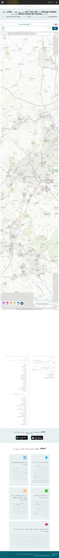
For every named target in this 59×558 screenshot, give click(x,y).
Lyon (25, 368)
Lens (25, 418)
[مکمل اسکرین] (3, 28)
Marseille (24, 366)
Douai (25, 411)
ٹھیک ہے (4, 554)
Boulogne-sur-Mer (22, 409)
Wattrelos (24, 415)
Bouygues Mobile (49, 377)
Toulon (25, 390)
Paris (25, 364)
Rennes (25, 383)
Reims (25, 385)
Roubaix (24, 398)
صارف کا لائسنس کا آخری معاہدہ (41, 555)
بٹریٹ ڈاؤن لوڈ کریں (50, 28)
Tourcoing (24, 400)
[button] (56, 33)
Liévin (25, 422)
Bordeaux (24, 379)
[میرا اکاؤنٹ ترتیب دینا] (2, 2)
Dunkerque (24, 403)
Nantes (25, 374)
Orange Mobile (46, 368)
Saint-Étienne (23, 389)
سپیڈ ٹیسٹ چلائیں (13, 2)
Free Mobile (50, 374)
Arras (25, 407)
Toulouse (24, 370)
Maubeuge (24, 424)
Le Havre (24, 387)
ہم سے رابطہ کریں (19, 512)
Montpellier (24, 377)
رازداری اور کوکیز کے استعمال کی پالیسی (27, 553)
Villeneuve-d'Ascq (22, 405)
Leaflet (4, 308)
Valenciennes (23, 413)
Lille (25, 381)
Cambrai (24, 420)
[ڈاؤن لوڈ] (37, 438)
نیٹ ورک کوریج (55, 28)
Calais (25, 402)
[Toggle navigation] (56, 2)
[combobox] (44, 24)
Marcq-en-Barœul (22, 416)
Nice (25, 372)
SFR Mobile (50, 376)
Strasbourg (24, 376)
